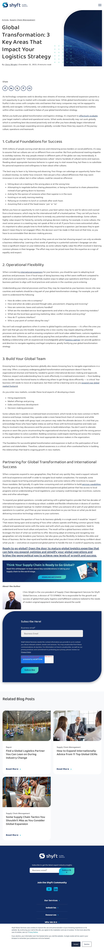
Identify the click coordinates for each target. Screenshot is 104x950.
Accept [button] (76, 944)
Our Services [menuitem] (51, 900)
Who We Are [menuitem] (51, 922)
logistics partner (72, 339)
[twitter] (17, 88)
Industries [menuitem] (51, 907)
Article (5, 20)
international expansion (31, 272)
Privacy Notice (33, 932)
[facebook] (5, 88)
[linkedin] (11, 88)
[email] (29, 88)
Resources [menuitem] (51, 915)
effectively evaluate (88, 116)
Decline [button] (86, 944)
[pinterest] (23, 88)
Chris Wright (11, 64)
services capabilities (91, 484)
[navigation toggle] (99, 5)
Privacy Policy (26, 652)
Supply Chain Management (22, 20)
